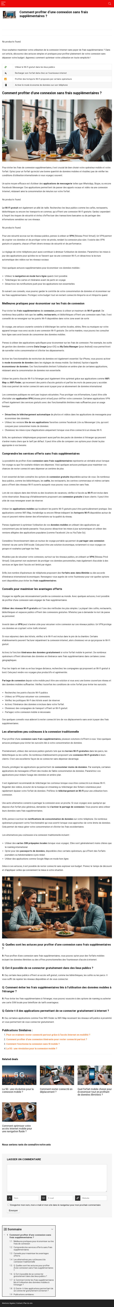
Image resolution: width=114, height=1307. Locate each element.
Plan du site (27, 1303)
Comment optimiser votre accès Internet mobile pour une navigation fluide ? (17, 1128)
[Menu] (3, 3)
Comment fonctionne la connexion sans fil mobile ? (33, 1044)
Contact (19, 1303)
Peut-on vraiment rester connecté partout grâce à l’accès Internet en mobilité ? (48, 1034)
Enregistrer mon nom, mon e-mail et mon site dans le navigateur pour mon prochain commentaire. (55, 1205)
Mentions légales (8, 1303)
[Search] (109, 3)
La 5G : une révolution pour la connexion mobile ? (31, 1048)
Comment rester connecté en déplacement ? (56, 1090)
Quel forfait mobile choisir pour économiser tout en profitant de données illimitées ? (95, 1092)
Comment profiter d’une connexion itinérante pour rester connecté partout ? (46, 1039)
